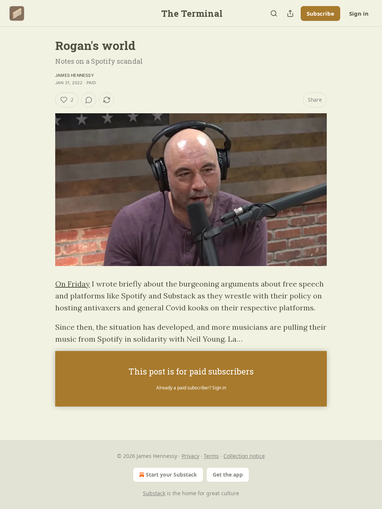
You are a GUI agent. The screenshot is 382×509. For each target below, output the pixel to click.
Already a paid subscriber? (191, 388)
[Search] (273, 13)
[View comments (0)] (88, 99)
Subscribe (320, 13)
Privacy (190, 455)
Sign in (359, 13)
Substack (154, 493)
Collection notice (244, 455)
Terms (211, 455)
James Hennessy (74, 75)
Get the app (228, 474)
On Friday (72, 283)
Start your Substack (171, 474)
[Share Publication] (290, 13)
